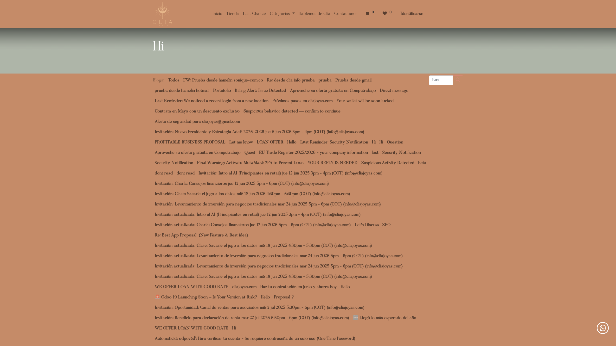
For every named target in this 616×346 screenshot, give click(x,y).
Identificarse (411, 14)
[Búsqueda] (458, 80)
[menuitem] (217, 14)
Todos (174, 80)
